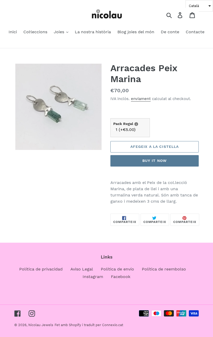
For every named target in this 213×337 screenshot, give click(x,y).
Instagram (93, 276)
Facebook (120, 276)
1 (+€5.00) (126, 129)
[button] (199, 6)
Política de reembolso (164, 269)
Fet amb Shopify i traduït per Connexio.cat (89, 325)
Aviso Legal (81, 269)
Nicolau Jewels (40, 325)
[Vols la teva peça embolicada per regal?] (136, 124)
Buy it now (154, 160)
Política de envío (117, 269)
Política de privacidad (41, 269)
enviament (141, 98)
